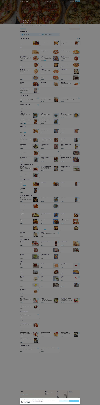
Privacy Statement (28, 402)
